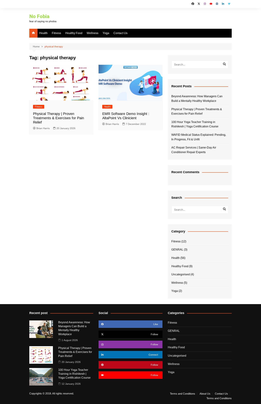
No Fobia (39, 16)
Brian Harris (43, 128)
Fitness (56, 33)
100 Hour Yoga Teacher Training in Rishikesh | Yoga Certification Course (194, 124)
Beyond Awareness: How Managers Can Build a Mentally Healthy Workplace (196, 98)
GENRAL (177, 249)
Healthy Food (73, 33)
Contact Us (120, 33)
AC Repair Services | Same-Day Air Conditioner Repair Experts (193, 150)
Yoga (106, 33)
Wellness (92, 33)
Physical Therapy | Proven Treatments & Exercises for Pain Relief (58, 118)
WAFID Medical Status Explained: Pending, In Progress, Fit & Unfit (198, 137)
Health (43, 33)
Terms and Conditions (182, 393)
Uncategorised (180, 274)
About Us (205, 393)
